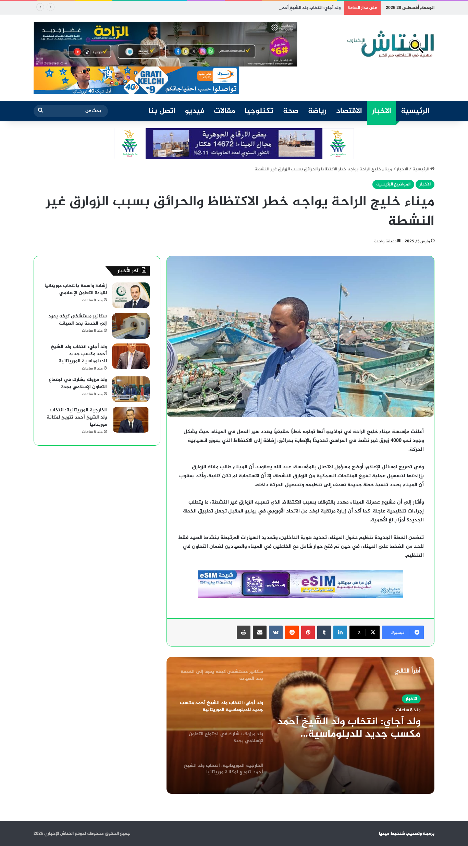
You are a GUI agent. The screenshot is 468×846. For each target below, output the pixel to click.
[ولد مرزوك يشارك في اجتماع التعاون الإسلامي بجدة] (131, 389)
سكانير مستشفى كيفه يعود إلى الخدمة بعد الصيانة (77, 319)
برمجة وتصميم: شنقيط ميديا (406, 833)
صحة (290, 111)
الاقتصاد (349, 111)
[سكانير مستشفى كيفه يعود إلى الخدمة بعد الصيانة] (131, 326)
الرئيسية (415, 111)
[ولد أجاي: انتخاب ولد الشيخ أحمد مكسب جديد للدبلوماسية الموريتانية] (131, 356)
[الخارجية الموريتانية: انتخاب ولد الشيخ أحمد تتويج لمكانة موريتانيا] (131, 420)
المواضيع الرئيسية (393, 184)
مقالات (224, 111)
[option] (300, 725)
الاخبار (381, 111)
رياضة (317, 111)
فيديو (194, 111)
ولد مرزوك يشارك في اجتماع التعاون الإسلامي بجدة (78, 383)
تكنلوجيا (259, 111)
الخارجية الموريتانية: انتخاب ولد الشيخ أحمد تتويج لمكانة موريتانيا (77, 417)
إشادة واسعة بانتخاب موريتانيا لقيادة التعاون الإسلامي (76, 289)
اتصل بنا (161, 111)
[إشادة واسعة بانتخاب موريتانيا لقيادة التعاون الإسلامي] (131, 295)
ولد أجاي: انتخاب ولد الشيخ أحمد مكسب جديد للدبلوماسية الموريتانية (274, 8)
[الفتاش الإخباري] (389, 44)
